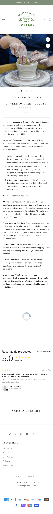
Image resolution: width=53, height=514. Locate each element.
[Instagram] (15, 433)
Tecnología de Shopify (26, 485)
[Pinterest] (21, 433)
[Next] (36, 90)
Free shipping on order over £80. (26, 2)
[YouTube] (27, 433)
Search (6, 452)
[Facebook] (4, 433)
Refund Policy (8, 465)
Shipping (6, 461)
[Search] (45, 19)
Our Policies (8, 457)
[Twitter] (10, 433)
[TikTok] (33, 433)
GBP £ (18, 476)
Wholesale (7, 448)
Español (31, 476)
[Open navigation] (3, 19)
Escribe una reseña (44, 351)
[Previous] (16, 90)
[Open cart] (50, 19)
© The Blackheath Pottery (26, 482)
